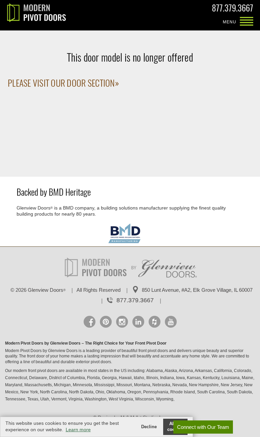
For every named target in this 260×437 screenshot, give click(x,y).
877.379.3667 (232, 9)
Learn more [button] (78, 429)
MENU (246, 22)
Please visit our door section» (63, 83)
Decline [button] (149, 426)
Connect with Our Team (203, 427)
